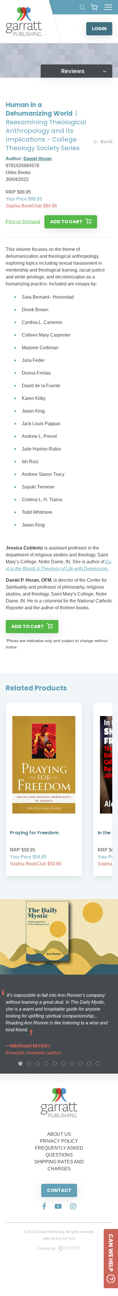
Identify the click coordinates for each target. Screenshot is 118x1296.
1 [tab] (20, 1063)
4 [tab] (46, 1063)
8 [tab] (80, 1063)
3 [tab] (37, 1063)
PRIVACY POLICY (59, 1141)
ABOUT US (59, 1134)
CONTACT (59, 1190)
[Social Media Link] (44, 1207)
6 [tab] (63, 1063)
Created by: (47, 1249)
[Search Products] (82, 7)
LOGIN (99, 28)
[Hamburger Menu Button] (108, 7)
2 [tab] (29, 1063)
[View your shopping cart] (94, 7)
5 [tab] (55, 1063)
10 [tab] (98, 1063)
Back (106, 141)
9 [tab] (89, 1063)
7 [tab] (72, 1063)
